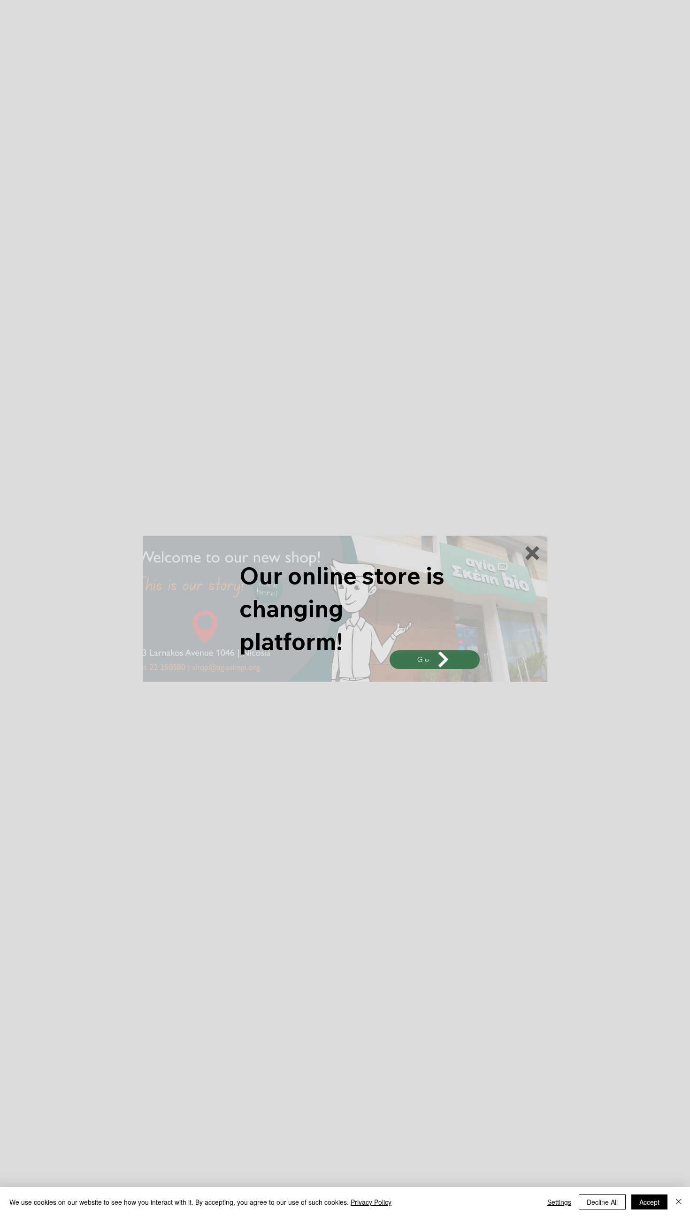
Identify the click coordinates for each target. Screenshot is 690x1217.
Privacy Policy (371, 1202)
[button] (532, 553)
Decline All (602, 1202)
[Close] (678, 1201)
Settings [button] (559, 1202)
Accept (649, 1202)
